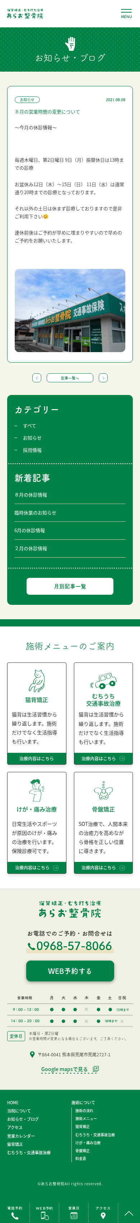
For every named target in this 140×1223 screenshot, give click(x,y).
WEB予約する (70, 971)
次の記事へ (103, 377)
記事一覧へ (70, 378)
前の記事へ (36, 377)
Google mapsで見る (64, 1069)
